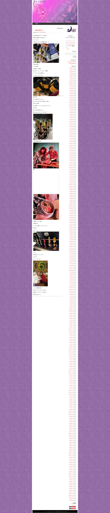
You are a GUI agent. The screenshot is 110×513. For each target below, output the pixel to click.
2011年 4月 (71, 383)
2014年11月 (71, 310)
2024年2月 (71, 119)
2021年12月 (71, 164)
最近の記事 (43, 32)
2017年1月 (71, 265)
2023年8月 (71, 129)
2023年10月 (71, 126)
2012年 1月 (71, 368)
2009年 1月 (71, 430)
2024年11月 (71, 104)
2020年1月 (71, 203)
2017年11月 (71, 248)
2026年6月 (71, 71)
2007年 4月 (71, 466)
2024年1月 (71, 121)
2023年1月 (71, 141)
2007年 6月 (71, 462)
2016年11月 (71, 268)
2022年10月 (71, 147)
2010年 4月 (71, 404)
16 (74, 42)
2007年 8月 (71, 459)
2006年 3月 (71, 488)
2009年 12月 (71, 411)
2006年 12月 (71, 473)
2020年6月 (71, 195)
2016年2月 (71, 284)
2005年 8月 (71, 500)
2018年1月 (71, 244)
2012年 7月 (71, 358)
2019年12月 (71, 205)
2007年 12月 (71, 452)
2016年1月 (71, 286)
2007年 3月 (71, 467)
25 (67, 46)
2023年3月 (71, 138)
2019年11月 (71, 207)
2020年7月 (71, 193)
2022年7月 (71, 152)
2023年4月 (71, 136)
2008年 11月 (71, 433)
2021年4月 (71, 177)
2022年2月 (71, 160)
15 (73, 42)
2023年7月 (71, 131)
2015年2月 (71, 304)
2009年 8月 (71, 418)
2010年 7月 (71, 399)
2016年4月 (71, 280)
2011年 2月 (71, 387)
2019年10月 (71, 208)
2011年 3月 (71, 385)
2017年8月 (71, 253)
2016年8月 (71, 274)
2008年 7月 (71, 440)
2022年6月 (71, 153)
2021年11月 (71, 165)
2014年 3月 (71, 323)
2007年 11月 (71, 454)
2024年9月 (71, 107)
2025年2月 (71, 99)
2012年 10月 (71, 352)
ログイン (74, 505)
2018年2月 (71, 243)
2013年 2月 (71, 346)
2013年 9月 (71, 334)
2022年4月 (71, 157)
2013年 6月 (71, 339)
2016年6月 (71, 277)
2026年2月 (71, 78)
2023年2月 (71, 140)
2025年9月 (71, 87)
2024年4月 (71, 116)
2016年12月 (71, 267)
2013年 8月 (71, 335)
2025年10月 (71, 85)
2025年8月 (71, 88)
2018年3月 (71, 241)
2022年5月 (71, 155)
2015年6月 (71, 298)
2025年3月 (71, 97)
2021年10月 (71, 167)
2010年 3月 (71, 406)
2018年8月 (71, 232)
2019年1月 (71, 224)
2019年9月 (71, 210)
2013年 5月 (71, 340)
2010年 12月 (71, 390)
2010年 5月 (71, 402)
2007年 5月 (71, 464)
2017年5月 (71, 258)
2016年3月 (71, 282)
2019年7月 (71, 214)
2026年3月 (71, 76)
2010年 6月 (71, 401)
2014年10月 (71, 311)
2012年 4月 (71, 363)
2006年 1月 (71, 491)
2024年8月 (71, 109)
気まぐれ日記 (40, 1)
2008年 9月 (71, 437)
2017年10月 (71, 250)
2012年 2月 (71, 366)
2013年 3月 (71, 344)
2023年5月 (71, 135)
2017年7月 (71, 255)
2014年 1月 (71, 327)
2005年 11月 (71, 495)
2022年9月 (71, 148)
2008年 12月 (71, 431)
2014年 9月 (71, 313)
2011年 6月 (71, 380)
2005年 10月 (71, 497)
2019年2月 (71, 222)
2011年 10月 (71, 373)
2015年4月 (71, 301)
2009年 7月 (71, 419)
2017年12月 (71, 246)
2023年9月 (71, 128)
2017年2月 (71, 263)
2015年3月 (71, 303)
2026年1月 (71, 80)
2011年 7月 (71, 378)
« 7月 (68, 49)
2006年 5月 (71, 485)
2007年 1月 (71, 471)
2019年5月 (71, 217)
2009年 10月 (71, 414)
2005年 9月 (71, 498)
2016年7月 (71, 275)
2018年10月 (71, 229)
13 (70, 42)
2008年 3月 (71, 447)
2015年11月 (71, 289)
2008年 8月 (71, 438)
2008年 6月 (71, 442)
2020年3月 (71, 200)
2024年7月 (71, 111)
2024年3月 (71, 117)
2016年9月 (71, 272)
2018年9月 (71, 231)
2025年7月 (71, 90)
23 (74, 44)
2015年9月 (71, 292)
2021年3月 (71, 179)
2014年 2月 (71, 325)
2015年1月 (71, 306)
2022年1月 (71, 162)
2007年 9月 (71, 457)
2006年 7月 (71, 481)
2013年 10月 (71, 332)
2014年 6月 (71, 318)
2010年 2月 (71, 407)
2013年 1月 (71, 347)
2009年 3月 (71, 426)
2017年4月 (71, 260)
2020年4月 (71, 198)
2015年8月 (71, 294)
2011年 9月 (71, 375)
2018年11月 (71, 227)
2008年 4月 (71, 445)
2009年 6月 (71, 421)
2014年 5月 (71, 320)
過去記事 (71, 63)
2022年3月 (71, 159)
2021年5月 (71, 176)
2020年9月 (71, 189)
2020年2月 (71, 201)
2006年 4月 (71, 486)
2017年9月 (71, 251)
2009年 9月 (71, 416)
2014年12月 (71, 308)
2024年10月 (71, 105)
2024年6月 (71, 112)
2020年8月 (71, 191)
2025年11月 (71, 83)
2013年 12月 (71, 328)
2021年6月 (71, 174)
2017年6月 (71, 256)
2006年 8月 (71, 479)
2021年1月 (71, 183)
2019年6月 (71, 215)
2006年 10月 (71, 476)
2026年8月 (71, 68)
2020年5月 (71, 196)
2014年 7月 (71, 316)
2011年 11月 (71, 371)
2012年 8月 (71, 356)
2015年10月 (71, 291)
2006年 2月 (71, 490)
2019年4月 (71, 219)
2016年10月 (71, 270)
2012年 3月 (71, 365)
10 (66, 42)
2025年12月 (71, 81)
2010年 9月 (71, 395)
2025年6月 (71, 92)
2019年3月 (71, 220)
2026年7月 (71, 69)
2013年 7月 (71, 337)
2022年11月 (71, 145)
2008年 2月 (71, 449)
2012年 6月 (71, 359)
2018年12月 (71, 226)
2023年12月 (71, 123)
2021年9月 (71, 169)
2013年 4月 (71, 342)
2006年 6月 (71, 483)
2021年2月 (71, 181)
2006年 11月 (71, 474)
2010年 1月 (71, 409)
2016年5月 (71, 279)
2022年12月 (71, 143)
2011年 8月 (71, 377)
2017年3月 (71, 262)
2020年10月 (71, 188)
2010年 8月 (71, 397)
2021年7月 (71, 172)
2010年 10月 (71, 394)
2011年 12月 (71, 370)
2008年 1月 (71, 450)
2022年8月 (71, 150)
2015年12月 (71, 287)
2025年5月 (71, 93)
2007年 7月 (71, 461)
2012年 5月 (71, 361)
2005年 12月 (71, 493)
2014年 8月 (71, 315)
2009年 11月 (71, 413)
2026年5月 (71, 73)
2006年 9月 (71, 478)
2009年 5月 (71, 423)
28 (71, 46)
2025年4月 (71, 95)
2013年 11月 (71, 330)
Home (36, 23)
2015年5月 (71, 299)
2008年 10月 (71, 435)
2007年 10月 (71, 455)
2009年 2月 (71, 428)
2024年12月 (71, 102)
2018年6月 (71, 236)
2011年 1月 (71, 389)
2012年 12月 (71, 349)
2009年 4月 (71, 425)
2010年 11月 (71, 392)
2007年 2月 (71, 469)
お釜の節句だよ (39, 30)
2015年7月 (71, 296)
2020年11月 (71, 186)
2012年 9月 (71, 354)
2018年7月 (71, 234)
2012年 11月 (71, 351)
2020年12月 (71, 184)
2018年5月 (71, 238)
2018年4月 (71, 239)
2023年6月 (71, 133)
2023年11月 (71, 124)
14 (71, 42)
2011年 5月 (71, 382)
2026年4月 (71, 75)
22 (73, 44)
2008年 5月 (71, 443)
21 (71, 44)
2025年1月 (71, 100)
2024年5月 (71, 114)
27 (70, 46)
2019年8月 (71, 212)
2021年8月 (71, 171)
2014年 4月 (71, 322)
